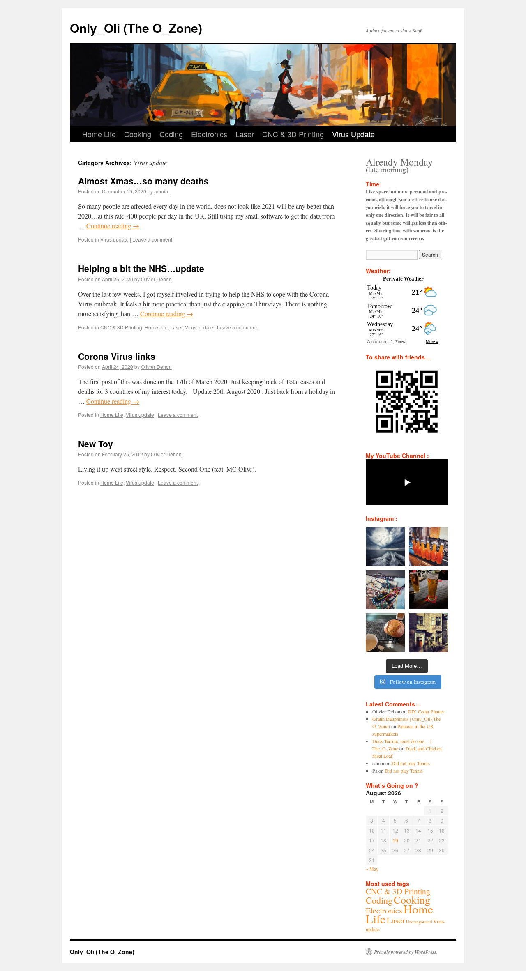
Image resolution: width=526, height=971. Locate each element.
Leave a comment (152, 239)
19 (395, 840)
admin (161, 191)
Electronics (209, 134)
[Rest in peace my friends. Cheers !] (428, 632)
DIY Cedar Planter (426, 711)
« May (372, 868)
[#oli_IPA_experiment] (428, 546)
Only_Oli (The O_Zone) (136, 28)
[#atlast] (428, 589)
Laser (244, 134)
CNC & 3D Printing (293, 134)
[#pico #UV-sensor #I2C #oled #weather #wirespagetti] (385, 589)
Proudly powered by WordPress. (406, 951)
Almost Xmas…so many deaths (143, 181)
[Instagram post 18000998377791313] (385, 546)
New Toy (95, 443)
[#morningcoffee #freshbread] (385, 632)
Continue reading (112, 225)
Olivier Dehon (156, 279)
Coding (171, 134)
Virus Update (353, 134)
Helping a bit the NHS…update (141, 268)
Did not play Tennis (411, 763)
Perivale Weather (403, 279)
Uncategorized (419, 922)
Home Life (99, 134)
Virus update (114, 239)
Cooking (137, 134)
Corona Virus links (116, 356)
